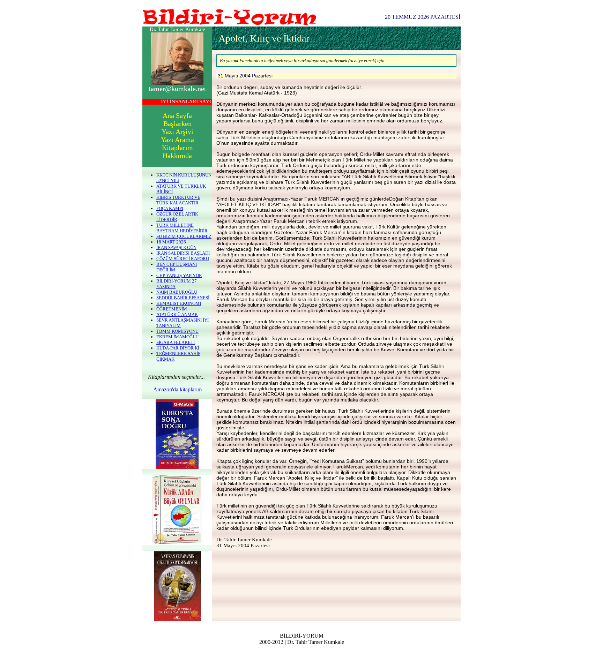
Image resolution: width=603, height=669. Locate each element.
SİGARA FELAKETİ (175, 342)
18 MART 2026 (171, 242)
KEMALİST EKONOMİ (178, 303)
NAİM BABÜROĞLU (176, 292)
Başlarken (177, 123)
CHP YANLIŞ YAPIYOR (179, 275)
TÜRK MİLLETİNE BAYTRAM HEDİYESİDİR (182, 228)
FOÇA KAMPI (169, 208)
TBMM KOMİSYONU (177, 331)
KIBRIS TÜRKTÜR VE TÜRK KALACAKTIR (178, 200)
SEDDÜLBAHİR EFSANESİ (182, 297)
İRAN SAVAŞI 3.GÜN (176, 247)
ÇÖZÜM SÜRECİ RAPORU (182, 258)
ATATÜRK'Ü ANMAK (177, 314)
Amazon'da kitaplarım (177, 389)
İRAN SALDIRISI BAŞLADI (183, 253)
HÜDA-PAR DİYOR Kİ (177, 348)
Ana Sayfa (177, 115)
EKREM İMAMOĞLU (177, 336)
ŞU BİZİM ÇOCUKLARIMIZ (183, 236)
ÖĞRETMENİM (171, 308)
